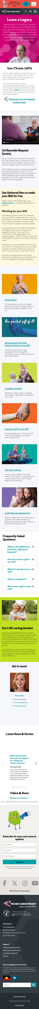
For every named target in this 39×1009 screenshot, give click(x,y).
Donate (30, 11)
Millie (17, 90)
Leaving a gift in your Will (17, 429)
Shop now (25, 4)
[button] (13, 787)
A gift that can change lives (17, 513)
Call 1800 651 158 (10, 935)
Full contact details (9, 927)
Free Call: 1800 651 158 (20, 702)
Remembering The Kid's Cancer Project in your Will (17, 344)
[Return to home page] (10, 11)
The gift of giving (13, 470)
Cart (25, 11)
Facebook (4, 883)
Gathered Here (7, 203)
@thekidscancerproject (18, 798)
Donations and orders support (12, 950)
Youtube (35, 883)
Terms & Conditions (19, 996)
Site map (5, 956)
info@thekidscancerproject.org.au (15, 933)
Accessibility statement (10, 953)
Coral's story (11, 299)
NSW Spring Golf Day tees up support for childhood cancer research (19, 759)
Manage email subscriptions (11, 947)
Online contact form (9, 930)
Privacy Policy (19, 1005)
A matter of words (13, 388)
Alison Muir (19, 695)
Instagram (24, 883)
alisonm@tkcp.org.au (20, 706)
